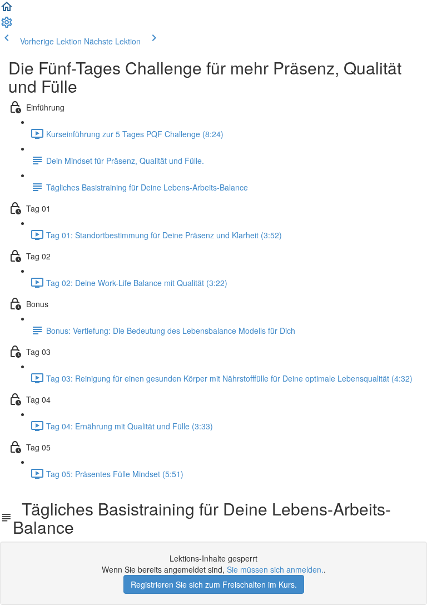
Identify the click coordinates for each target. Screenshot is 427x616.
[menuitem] (6, 25)
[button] (6, 10)
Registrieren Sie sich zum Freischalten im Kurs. (214, 584)
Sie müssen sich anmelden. (275, 569)
